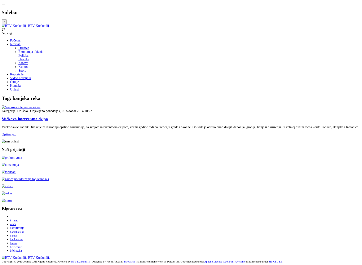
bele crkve (16, 246)
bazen (13, 243)
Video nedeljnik (20, 78)
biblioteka (16, 250)
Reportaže (16, 74)
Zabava (23, 63)
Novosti (15, 44)
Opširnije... (9, 134)
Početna (15, 40)
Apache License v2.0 (216, 261)
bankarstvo (16, 239)
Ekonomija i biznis (30, 51)
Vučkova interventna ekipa (25, 119)
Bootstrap (129, 261)
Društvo (23, 48)
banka (13, 235)
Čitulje (14, 82)
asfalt (13, 224)
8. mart (14, 220)
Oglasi (14, 89)
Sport (22, 70)
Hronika (23, 59)
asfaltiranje (17, 228)
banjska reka (17, 231)
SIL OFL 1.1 (275, 261)
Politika (23, 55)
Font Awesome (237, 261)
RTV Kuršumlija (80, 261)
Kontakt (15, 85)
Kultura (23, 67)
